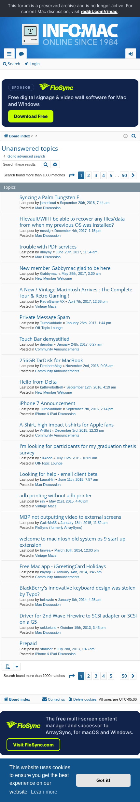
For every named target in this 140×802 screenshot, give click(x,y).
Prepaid (28, 643)
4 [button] (103, 175)
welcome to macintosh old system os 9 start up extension (72, 541)
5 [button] (111, 175)
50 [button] (124, 175)
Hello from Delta (38, 381)
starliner (46, 649)
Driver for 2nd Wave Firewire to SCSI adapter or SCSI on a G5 (78, 618)
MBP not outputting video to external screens (70, 517)
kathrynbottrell (51, 387)
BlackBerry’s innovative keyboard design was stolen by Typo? (77, 590)
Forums (22, 55)
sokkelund (48, 628)
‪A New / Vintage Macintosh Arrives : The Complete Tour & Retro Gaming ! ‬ (76, 292)
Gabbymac (49, 273)
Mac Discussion (48, 208)
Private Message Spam (45, 317)
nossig (45, 231)
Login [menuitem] (132, 55)
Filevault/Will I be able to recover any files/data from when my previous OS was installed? (72, 221)
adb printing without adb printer (56, 495)
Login (35, 64)
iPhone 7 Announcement (47, 403)
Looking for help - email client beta (58, 474)
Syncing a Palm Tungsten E (49, 197)
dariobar (46, 344)
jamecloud (48, 203)
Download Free (31, 116)
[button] (72, 175)
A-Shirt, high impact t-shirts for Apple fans (67, 424)
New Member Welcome (53, 278)
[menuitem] (134, 136)
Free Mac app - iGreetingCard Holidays (63, 566)
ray (42, 501)
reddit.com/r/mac (99, 11)
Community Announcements (57, 349)
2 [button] (88, 175)
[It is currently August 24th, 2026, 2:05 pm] (125, 136)
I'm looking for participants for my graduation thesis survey (78, 449)
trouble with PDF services (48, 246)
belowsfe (47, 600)
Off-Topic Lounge (49, 328)
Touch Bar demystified (44, 339)
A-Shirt (45, 430)
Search (13, 64)
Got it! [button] (103, 780)
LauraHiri (47, 479)
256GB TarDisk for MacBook (51, 360)
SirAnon (46, 458)
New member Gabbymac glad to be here (65, 268)
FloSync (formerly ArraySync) (58, 527)
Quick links (10, 55)
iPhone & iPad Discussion (55, 414)
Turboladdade (51, 323)
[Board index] (70, 36)
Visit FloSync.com (33, 744)
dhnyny (46, 252)
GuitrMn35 (48, 523)
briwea (45, 550)
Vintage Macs (46, 306)
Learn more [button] (44, 792)
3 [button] (96, 175)
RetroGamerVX (52, 301)
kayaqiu (46, 572)
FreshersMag (51, 366)
